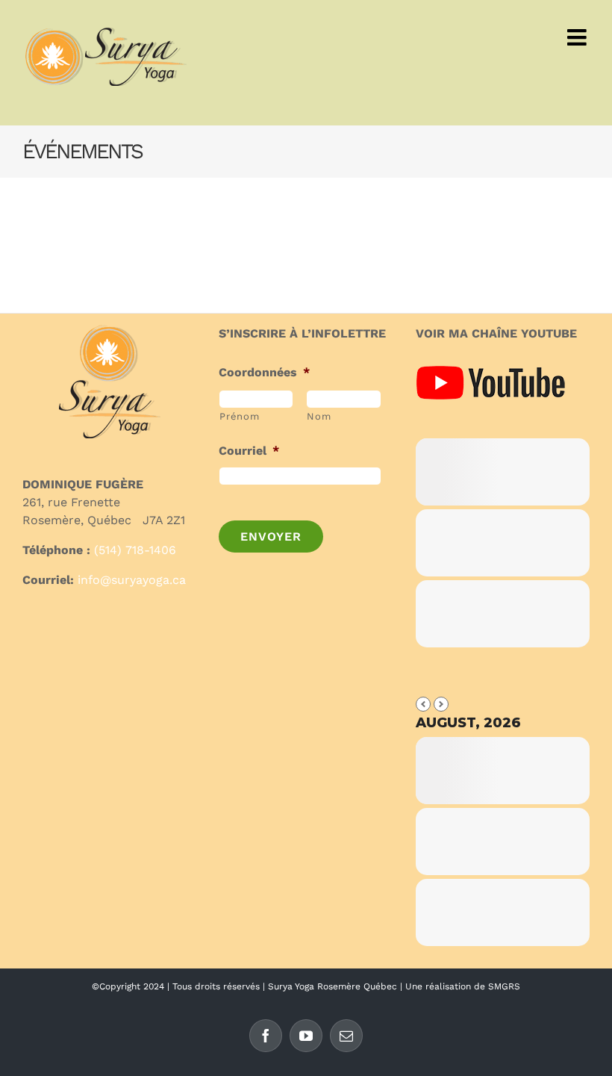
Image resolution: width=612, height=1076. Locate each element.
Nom (319, 416)
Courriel (249, 451)
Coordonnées (264, 372)
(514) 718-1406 (135, 550)
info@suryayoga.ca (132, 580)
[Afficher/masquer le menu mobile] (578, 37)
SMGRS (504, 986)
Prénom (239, 416)
